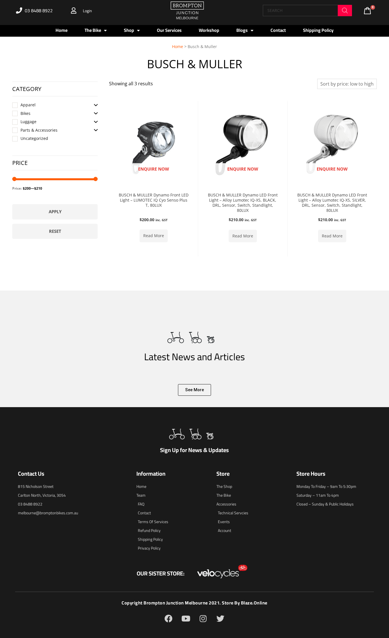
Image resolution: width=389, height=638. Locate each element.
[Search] (345, 10)
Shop (129, 30)
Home (61, 30)
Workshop (209, 30)
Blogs (242, 30)
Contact (278, 30)
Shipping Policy (318, 30)
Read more (153, 235)
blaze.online (254, 602)
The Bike (93, 30)
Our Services (169, 30)
